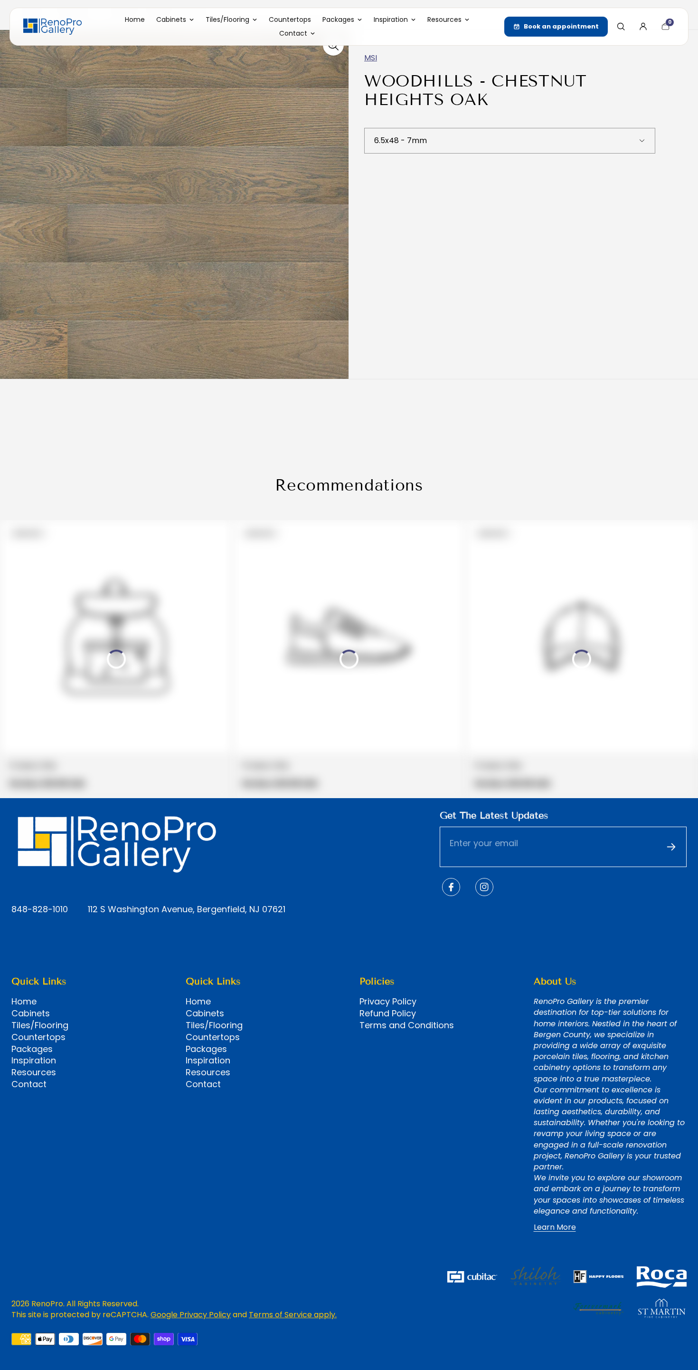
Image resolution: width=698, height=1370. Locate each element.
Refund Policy (387, 1013)
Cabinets (30, 1013)
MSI (370, 57)
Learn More (555, 1227)
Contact (29, 1084)
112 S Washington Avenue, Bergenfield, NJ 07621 (186, 909)
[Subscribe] (671, 846)
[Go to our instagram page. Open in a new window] (484, 887)
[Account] (642, 26)
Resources (33, 1072)
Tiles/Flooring (39, 1025)
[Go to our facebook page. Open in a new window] (451, 887)
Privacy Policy (387, 1001)
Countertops (38, 1037)
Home (24, 1001)
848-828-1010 (39, 909)
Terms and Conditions (406, 1025)
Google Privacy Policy (191, 1314)
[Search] (620, 26)
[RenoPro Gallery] (52, 27)
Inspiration (33, 1060)
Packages (32, 1049)
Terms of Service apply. (293, 1314)
